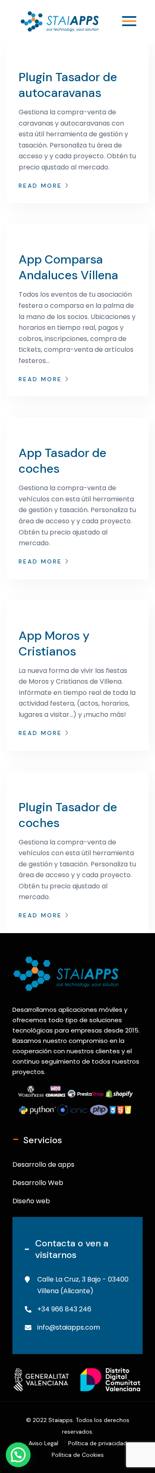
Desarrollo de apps (43, 1164)
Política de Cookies (78, 1454)
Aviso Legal (43, 1443)
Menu (125, 21)
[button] (18, 1454)
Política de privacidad (97, 1443)
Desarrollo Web (37, 1183)
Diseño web (31, 1201)
